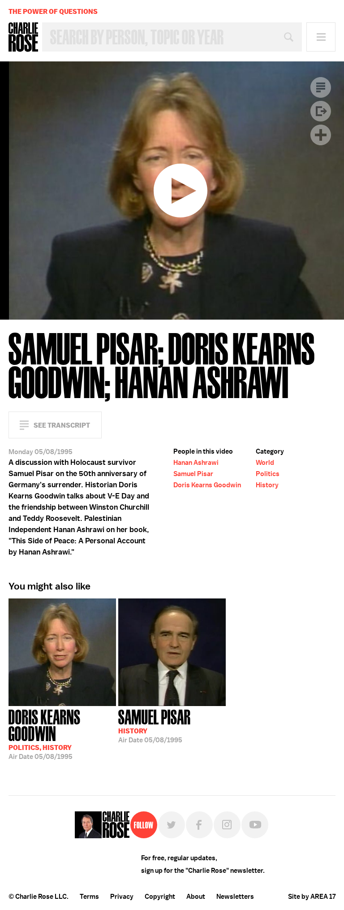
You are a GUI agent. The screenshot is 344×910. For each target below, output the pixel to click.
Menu (320, 37)
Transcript (320, 87)
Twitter (171, 824)
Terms (89, 896)
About (195, 896)
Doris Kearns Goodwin (207, 485)
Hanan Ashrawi (196, 462)
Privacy (121, 896)
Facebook (199, 824)
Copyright (160, 896)
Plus (320, 135)
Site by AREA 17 (311, 896)
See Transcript (62, 425)
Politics (268, 473)
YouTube (254, 824)
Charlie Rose (23, 37)
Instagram (227, 824)
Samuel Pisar (193, 473)
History (267, 485)
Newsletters (235, 896)
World (265, 462)
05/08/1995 (45, 733)
